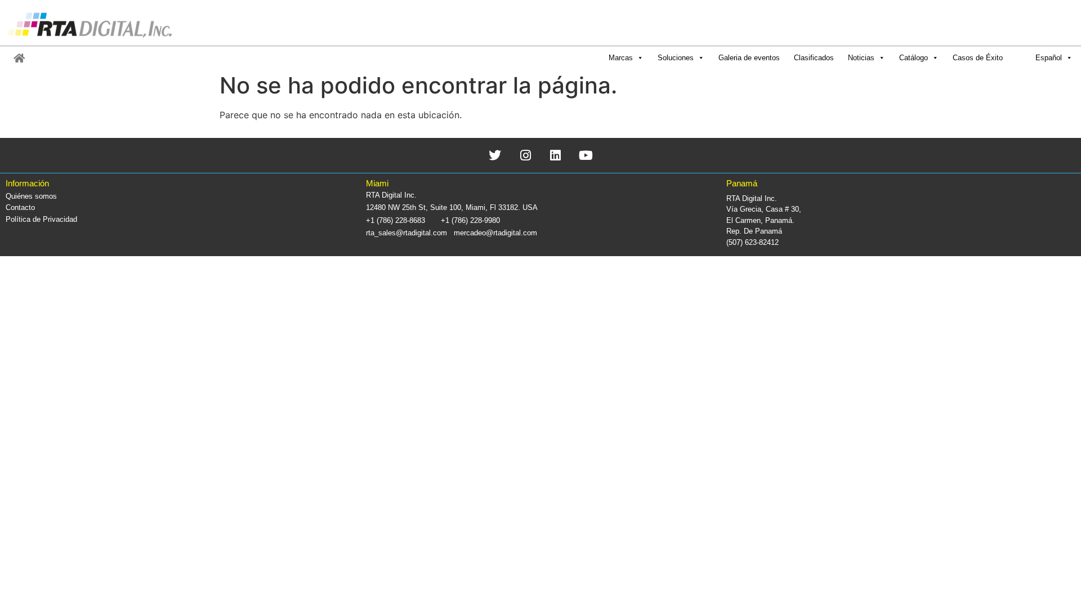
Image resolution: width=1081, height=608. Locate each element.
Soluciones (676, 57)
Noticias (861, 57)
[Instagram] (525, 155)
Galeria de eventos (749, 57)
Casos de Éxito (978, 57)
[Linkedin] (556, 155)
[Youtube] (586, 155)
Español (1048, 57)
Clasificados (814, 57)
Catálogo (913, 57)
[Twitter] (495, 155)
